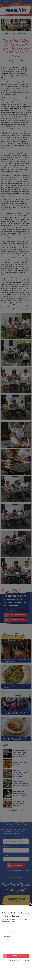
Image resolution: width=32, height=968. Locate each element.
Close (30, 904)
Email (4, 928)
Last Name (6, 946)
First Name (6, 937)
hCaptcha (26, 960)
